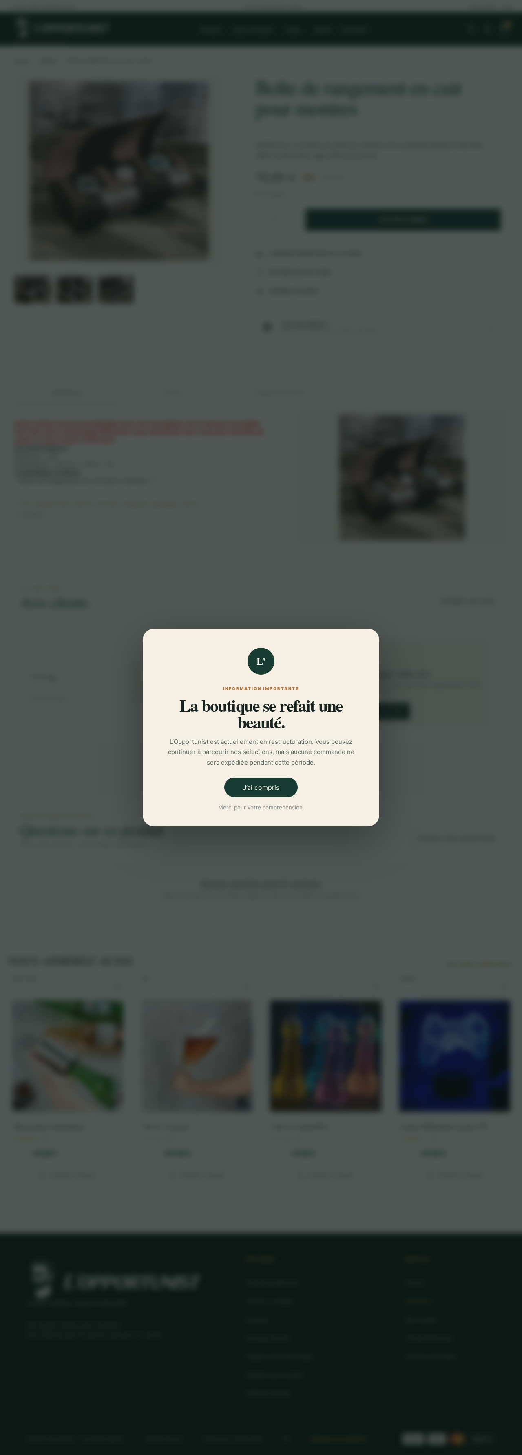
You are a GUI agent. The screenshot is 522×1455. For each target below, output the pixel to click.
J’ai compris (261, 787)
